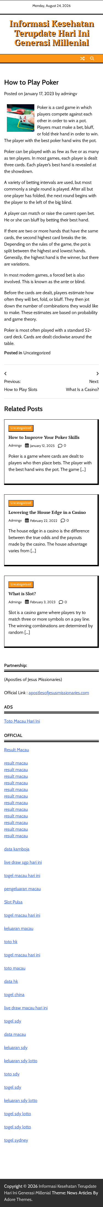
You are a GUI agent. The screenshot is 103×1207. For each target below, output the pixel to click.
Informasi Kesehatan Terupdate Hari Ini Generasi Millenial (51, 33)
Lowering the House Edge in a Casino (47, 512)
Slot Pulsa (13, 902)
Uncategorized (37, 352)
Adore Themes (18, 1199)
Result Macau (16, 749)
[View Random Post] (82, 58)
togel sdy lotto (17, 1113)
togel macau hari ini (22, 915)
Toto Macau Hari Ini (22, 721)
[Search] (92, 58)
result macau (16, 763)
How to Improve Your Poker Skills (44, 437)
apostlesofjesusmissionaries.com (59, 692)
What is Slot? (22, 594)
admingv (69, 93)
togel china (14, 994)
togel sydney (16, 1140)
